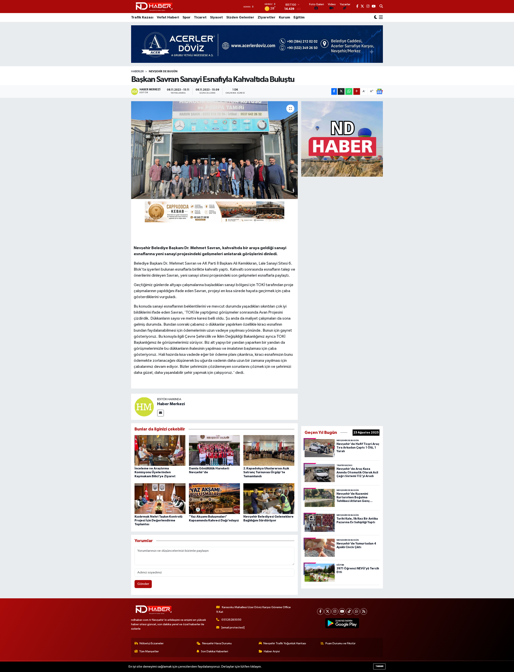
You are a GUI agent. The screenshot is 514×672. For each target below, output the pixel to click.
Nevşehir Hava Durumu (217, 643)
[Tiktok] (349, 611)
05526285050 (231, 619)
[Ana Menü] (380, 17)
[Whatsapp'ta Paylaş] (348, 91)
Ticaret (200, 17)
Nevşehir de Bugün (163, 71)
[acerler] (257, 44)
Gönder (143, 584)
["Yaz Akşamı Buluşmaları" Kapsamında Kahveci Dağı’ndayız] (214, 498)
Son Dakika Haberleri (214, 651)
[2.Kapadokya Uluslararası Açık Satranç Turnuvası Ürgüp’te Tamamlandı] (268, 450)
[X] (327, 611)
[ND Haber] (154, 6)
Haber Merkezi (171, 404)
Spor (187, 17)
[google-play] (342, 623)
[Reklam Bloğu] (342, 139)
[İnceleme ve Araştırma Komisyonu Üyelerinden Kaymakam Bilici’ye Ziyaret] (160, 450)
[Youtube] (342, 611)
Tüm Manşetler (149, 651)
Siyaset (216, 17)
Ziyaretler (266, 17)
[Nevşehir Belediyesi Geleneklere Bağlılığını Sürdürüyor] (268, 498)
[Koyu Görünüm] (375, 17)
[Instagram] (334, 611)
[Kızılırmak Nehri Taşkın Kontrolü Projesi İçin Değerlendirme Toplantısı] (160, 498)
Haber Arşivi (272, 651)
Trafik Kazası (142, 17)
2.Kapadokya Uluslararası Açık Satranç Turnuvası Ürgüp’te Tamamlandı (266, 472)
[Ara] (381, 6)
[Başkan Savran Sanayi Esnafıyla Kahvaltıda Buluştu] (214, 150)
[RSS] (363, 611)
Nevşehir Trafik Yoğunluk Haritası (284, 643)
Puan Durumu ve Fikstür (340, 643)
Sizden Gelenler (240, 17)
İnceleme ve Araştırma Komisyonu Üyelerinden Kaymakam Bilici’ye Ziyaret (155, 472)
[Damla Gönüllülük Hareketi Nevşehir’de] (214, 450)
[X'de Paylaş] (341, 91)
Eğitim (299, 17)
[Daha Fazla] (356, 91)
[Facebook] (320, 611)
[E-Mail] (160, 413)
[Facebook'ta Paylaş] (334, 91)
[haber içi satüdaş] (214, 212)
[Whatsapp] (356, 611)
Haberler (137, 71)
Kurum (284, 17)
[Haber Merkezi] (144, 406)
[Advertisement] (342, 300)
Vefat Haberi (168, 17)
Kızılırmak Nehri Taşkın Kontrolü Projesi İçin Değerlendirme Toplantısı (158, 520)
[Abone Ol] (379, 91)
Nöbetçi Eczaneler (152, 643)
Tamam (379, 666)
